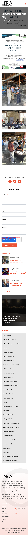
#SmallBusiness (8, 352)
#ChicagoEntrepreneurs (11, 344)
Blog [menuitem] (3, 521)
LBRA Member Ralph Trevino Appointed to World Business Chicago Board (17, 286)
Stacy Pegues (9, 21)
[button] (25, 3)
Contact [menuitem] (4, 519)
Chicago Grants (8, 415)
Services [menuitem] (4, 511)
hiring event (7, 448)
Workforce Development (11, 364)
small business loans (10, 460)
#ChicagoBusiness (9, 339)
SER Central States (9, 431)
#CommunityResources (10, 385)
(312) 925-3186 (22, 509)
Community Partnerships (11, 423)
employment (7, 444)
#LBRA (6, 348)
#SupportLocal (8, 398)
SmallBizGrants (8, 435)
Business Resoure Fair (10, 406)
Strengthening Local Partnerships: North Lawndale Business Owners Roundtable (18, 262)
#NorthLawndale (8, 356)
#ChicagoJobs (8, 377)
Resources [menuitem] (5, 516)
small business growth (10, 456)
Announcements (8, 360)
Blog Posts (7, 335)
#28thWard (7, 369)
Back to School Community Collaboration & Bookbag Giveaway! (18, 273)
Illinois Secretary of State (11, 427)
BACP (5, 402)
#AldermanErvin (8, 373)
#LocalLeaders (8, 394)
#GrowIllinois (7, 389)
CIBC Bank (6, 410)
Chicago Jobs (7, 419)
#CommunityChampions (10, 381)
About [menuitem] (4, 509)
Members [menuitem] (5, 514)
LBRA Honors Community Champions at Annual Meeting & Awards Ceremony (11, 319)
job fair (6, 452)
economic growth (9, 440)
